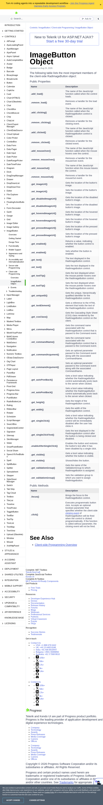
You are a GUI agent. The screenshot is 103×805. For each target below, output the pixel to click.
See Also (42, 538)
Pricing (34, 590)
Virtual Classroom (39, 619)
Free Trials (35, 588)
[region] (51, 795)
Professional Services (40, 614)
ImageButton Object (16, 282)
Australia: (48, 654)
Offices (34, 741)
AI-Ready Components (48, 581)
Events (34, 621)
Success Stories (38, 632)
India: (46, 650)
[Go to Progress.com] (34, 711)
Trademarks (66, 782)
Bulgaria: (47, 652)
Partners (34, 617)
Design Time (14, 242)
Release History (38, 605)
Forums (34, 608)
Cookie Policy (49, 792)
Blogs (33, 610)
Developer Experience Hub (43, 599)
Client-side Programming (63, 28)
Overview (13, 235)
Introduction (12, 25)
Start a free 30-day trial (64, 41)
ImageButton (44, 28)
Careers (34, 739)
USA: (46, 645)
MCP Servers (32, 581)
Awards (34, 732)
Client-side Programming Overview (56, 544)
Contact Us (36, 643)
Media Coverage (38, 737)
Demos (34, 601)
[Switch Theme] (98, 19)
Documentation (37, 603)
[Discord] (37, 678)
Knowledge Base (14, 618)
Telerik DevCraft (33, 572)
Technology (36, 730)
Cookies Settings (37, 800)
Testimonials (36, 634)
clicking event (72, 513)
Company (35, 728)
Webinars (35, 612)
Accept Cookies (13, 800)
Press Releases (38, 734)
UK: (46, 647)
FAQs (33, 623)
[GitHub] (37, 675)
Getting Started (15, 238)
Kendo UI (30, 577)
